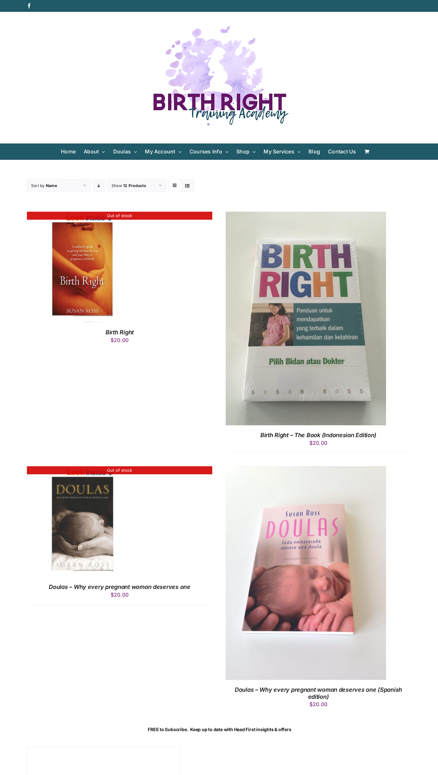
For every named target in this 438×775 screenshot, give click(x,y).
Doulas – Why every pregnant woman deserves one (119, 586)
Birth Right (119, 332)
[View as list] (187, 185)
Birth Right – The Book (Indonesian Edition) (318, 435)
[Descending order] (99, 185)
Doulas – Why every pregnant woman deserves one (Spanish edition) (318, 693)
